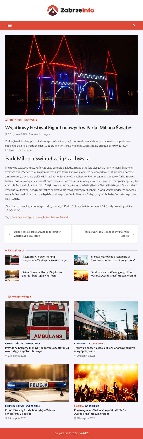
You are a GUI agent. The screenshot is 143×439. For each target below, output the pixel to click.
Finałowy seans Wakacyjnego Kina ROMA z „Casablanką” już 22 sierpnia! (113, 273)
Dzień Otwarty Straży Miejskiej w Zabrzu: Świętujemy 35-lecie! (42, 273)
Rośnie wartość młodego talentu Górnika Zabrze (106, 233)
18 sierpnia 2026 (86, 418)
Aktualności (13, 120)
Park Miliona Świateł (57, 217)
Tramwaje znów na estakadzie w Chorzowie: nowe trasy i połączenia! (113, 258)
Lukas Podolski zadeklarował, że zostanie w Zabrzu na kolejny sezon (37, 233)
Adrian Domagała (41, 134)
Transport (97, 343)
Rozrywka (30, 120)
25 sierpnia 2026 (17, 355)
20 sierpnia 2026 (86, 355)
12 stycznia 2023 (17, 134)
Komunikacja (82, 343)
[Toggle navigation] (9, 25)
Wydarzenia (33, 343)
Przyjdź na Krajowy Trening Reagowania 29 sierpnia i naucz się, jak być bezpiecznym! (45, 260)
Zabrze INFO (81, 433)
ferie (14, 217)
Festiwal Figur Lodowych (31, 217)
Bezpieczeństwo (14, 343)
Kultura (79, 406)
